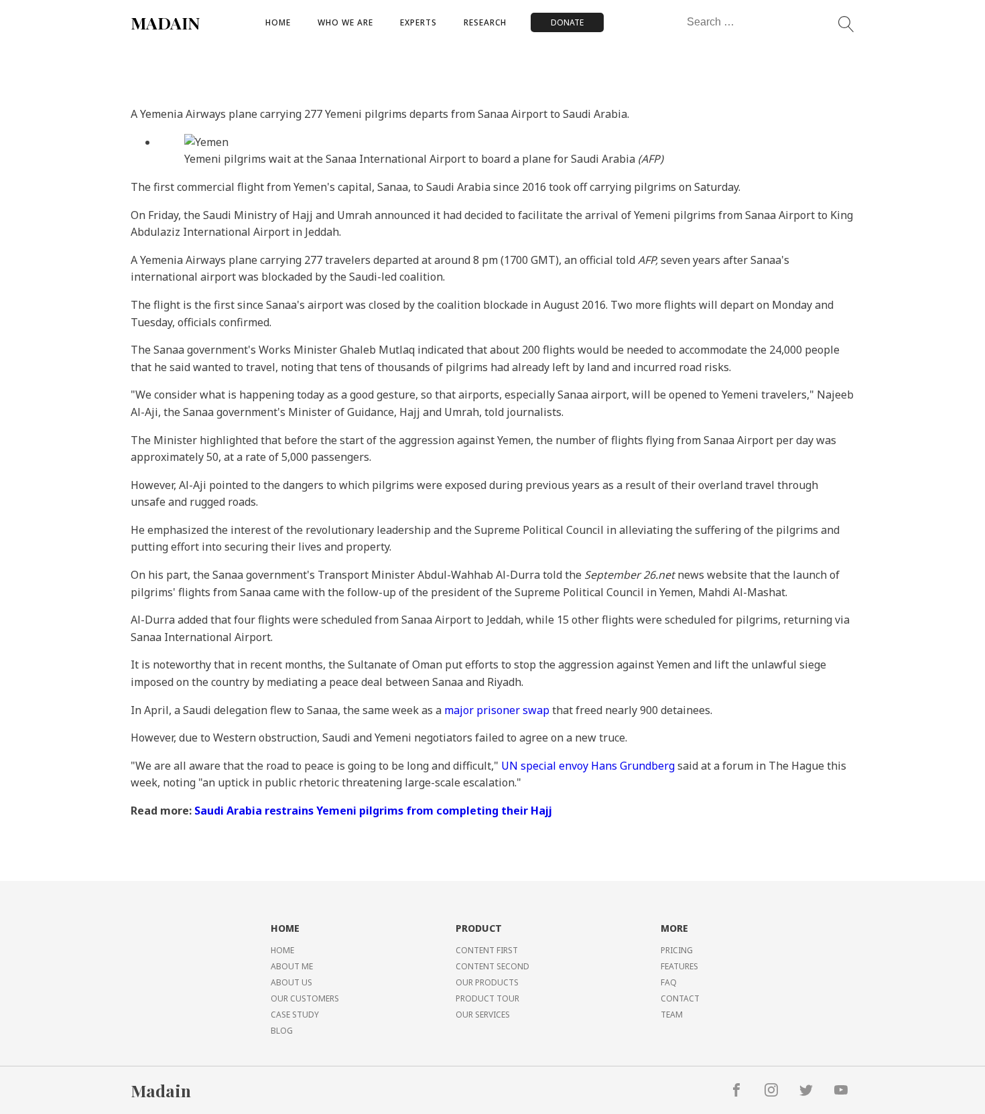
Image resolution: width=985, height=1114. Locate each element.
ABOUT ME (292, 966)
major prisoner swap (496, 710)
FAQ (669, 982)
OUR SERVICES (483, 1014)
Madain (161, 1090)
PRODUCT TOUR (487, 998)
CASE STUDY (295, 1014)
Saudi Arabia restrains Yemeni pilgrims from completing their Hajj (373, 810)
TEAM (672, 1014)
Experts (418, 22)
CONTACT (680, 998)
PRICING (677, 950)
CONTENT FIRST (487, 950)
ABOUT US (291, 982)
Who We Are (345, 22)
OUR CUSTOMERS (305, 998)
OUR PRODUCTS (487, 982)
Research (485, 22)
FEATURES (679, 966)
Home (278, 22)
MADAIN (165, 22)
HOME (282, 950)
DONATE (567, 22)
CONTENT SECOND (492, 966)
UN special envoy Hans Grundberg (588, 765)
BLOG (282, 1030)
